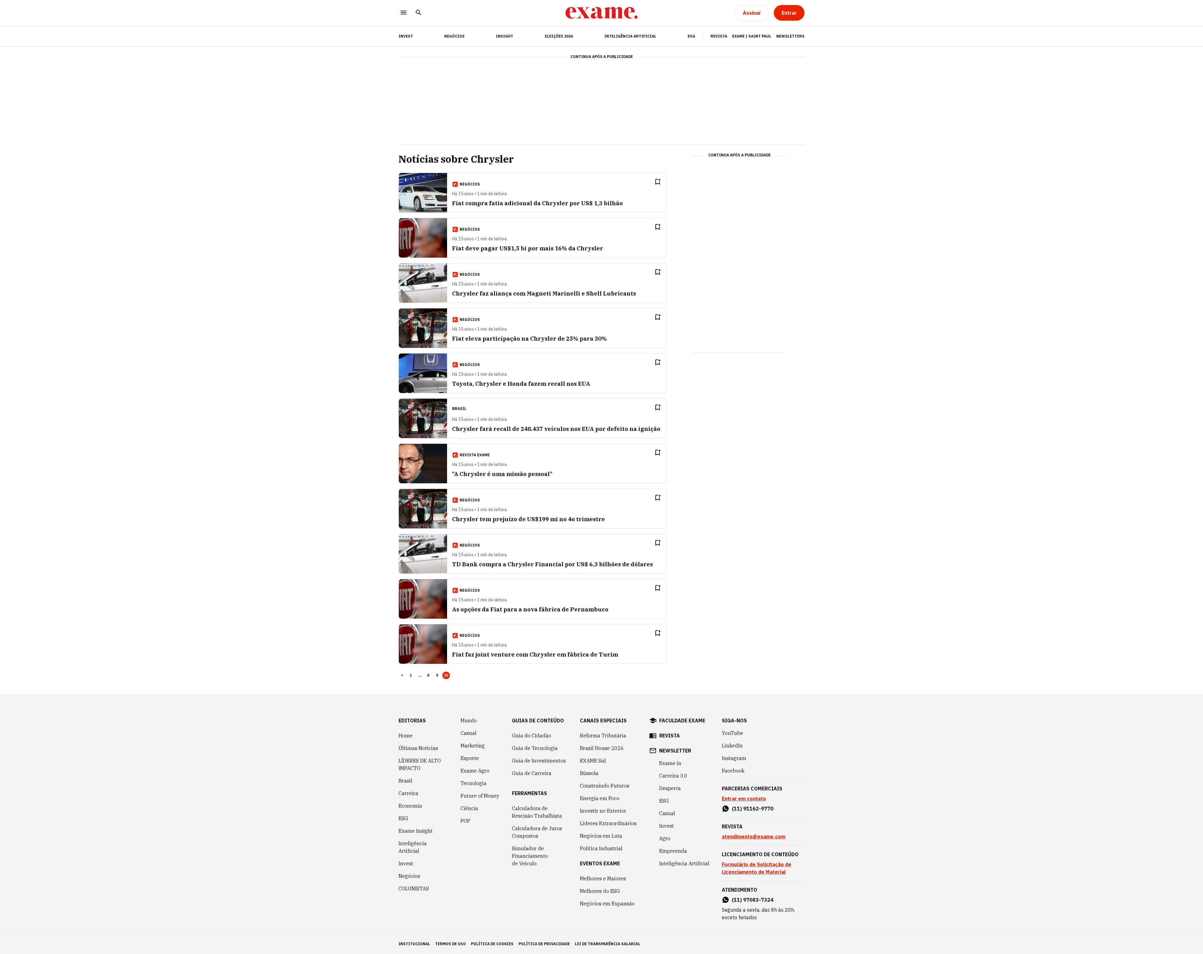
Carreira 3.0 (673, 776)
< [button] (402, 675)
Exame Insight (415, 831)
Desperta (670, 788)
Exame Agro (475, 771)
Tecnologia (474, 783)
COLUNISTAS (413, 888)
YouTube (732, 733)
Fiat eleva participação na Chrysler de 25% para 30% (529, 338)
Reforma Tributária (603, 735)
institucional (414, 943)
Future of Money (480, 796)
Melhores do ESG (600, 891)
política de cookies (492, 943)
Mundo (469, 720)
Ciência (469, 808)
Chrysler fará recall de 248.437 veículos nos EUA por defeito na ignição (556, 428)
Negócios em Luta (601, 836)
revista (669, 735)
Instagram (734, 758)
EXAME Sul (593, 760)
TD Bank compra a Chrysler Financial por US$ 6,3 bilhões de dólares (552, 564)
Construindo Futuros (604, 786)
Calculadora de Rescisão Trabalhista (537, 812)
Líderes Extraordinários (608, 823)
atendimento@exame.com (753, 836)
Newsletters (790, 36)
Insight (504, 36)
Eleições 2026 (559, 36)
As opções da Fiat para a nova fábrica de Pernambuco (530, 609)
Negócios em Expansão (607, 903)
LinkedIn (732, 745)
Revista (719, 36)
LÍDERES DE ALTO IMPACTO (419, 764)
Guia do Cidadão (531, 735)
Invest (405, 863)
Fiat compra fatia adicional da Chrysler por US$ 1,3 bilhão (537, 203)
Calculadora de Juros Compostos (537, 832)
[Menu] (403, 13)
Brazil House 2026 (602, 748)
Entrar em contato (744, 798)
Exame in (670, 763)
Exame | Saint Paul (751, 36)
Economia (410, 806)
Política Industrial (601, 848)
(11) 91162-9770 (752, 808)
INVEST (405, 36)
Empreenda (673, 851)
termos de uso (450, 943)
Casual (469, 733)
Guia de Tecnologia (535, 748)
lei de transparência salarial (607, 943)
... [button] (419, 675)
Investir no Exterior (603, 811)
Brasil (405, 781)
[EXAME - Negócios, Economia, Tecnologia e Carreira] (601, 13)
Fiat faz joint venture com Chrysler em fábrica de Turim (535, 654)
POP (465, 821)
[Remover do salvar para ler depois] (657, 182)
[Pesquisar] (419, 13)
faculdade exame (682, 720)
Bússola (589, 773)
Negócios (454, 36)
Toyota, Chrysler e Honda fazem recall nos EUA (521, 383)
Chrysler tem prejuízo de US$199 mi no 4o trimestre (528, 519)
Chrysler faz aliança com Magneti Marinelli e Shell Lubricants (544, 293)
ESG (691, 36)
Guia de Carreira (531, 773)
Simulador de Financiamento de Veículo (530, 856)
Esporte (470, 758)
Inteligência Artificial (630, 36)
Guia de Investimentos (539, 760)
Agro (664, 838)
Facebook (733, 771)
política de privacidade (544, 943)
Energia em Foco (599, 798)
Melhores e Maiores (603, 878)
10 (446, 675)
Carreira (408, 793)
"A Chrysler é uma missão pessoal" (502, 474)
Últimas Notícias (418, 748)
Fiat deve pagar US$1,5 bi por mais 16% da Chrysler (527, 248)
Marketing (473, 745)
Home (405, 735)
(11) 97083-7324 (752, 900)
